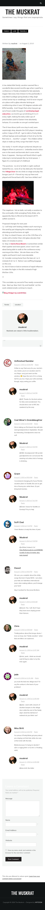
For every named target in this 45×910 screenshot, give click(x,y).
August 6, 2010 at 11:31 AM (23, 678)
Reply (37, 365)
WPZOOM (38, 902)
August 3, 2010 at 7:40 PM (28, 447)
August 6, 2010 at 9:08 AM (23, 630)
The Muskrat (22, 11)
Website (8, 840)
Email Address (10, 830)
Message (8, 798)
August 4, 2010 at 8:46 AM (28, 602)
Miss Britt (19, 728)
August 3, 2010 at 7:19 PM (23, 526)
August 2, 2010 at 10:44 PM (23, 365)
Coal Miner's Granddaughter (28, 420)
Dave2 (17, 568)
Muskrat (23, 443)
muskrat (14, 43)
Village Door (10, 172)
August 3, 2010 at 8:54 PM (23, 572)
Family (6, 31)
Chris (16, 626)
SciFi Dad (19, 522)
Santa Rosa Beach (18, 244)
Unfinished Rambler (24, 361)
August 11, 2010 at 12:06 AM (29, 699)
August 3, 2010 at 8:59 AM (23, 477)
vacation (18, 305)
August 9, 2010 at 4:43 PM (23, 732)
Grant (17, 473)
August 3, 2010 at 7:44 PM (28, 393)
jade (16, 674)
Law (14, 31)
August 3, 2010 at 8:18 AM (23, 424)
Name (7, 820)
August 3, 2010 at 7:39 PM (28, 541)
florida (6, 305)
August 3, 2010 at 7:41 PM (28, 501)
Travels (23, 31)
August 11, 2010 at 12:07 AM (29, 650)
